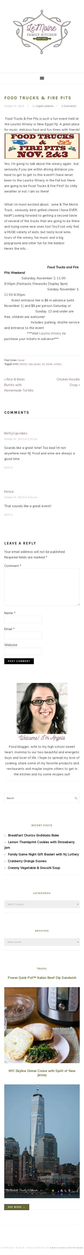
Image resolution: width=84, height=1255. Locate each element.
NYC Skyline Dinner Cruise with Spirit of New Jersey (42, 1073)
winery (58, 364)
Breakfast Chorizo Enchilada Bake (33, 835)
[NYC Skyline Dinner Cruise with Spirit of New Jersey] (42, 1142)
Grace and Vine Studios (66, 1248)
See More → (16, 1207)
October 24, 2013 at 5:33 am (21, 439)
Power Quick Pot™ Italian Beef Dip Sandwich (42, 978)
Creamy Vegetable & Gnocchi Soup (34, 868)
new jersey (35, 364)
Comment (12, 566)
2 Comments (69, 106)
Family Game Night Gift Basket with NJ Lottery (43, 854)
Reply (8, 467)
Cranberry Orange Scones (27, 861)
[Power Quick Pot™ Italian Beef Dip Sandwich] (42, 1026)
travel (21, 360)
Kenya (9, 491)
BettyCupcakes (16, 433)
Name (9, 613)
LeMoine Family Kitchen (42, 35)
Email (9, 629)
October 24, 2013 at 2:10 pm (21, 497)
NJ (43, 364)
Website (10, 645)
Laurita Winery (50, 333)
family (23, 364)
